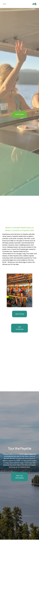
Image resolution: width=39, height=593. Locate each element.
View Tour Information (19, 477)
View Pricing (19, 314)
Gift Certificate (19, 328)
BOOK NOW (19, 114)
